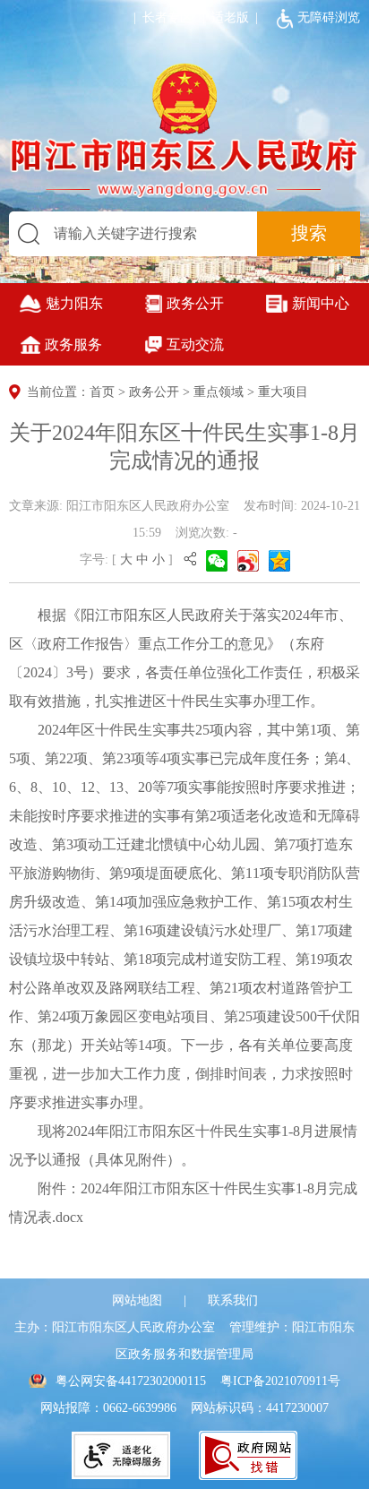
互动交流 (195, 344)
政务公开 (195, 303)
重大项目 (283, 392)
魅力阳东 (74, 303)
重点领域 (218, 392)
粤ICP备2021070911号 (280, 1381)
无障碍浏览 (328, 17)
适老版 (230, 17)
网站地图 (137, 1300)
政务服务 (73, 344)
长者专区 (160, 17)
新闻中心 (320, 303)
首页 (102, 392)
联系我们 (233, 1300)
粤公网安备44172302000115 (131, 1381)
